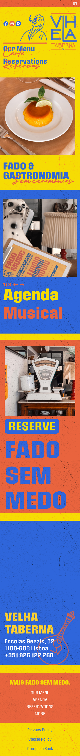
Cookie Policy (40, 739)
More (40, 714)
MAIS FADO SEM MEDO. (40, 683)
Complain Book (40, 749)
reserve (32, 426)
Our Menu (19, 49)
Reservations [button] (25, 61)
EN (75, 3)
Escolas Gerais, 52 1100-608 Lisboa (29, 648)
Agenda (40, 700)
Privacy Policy (40, 730)
